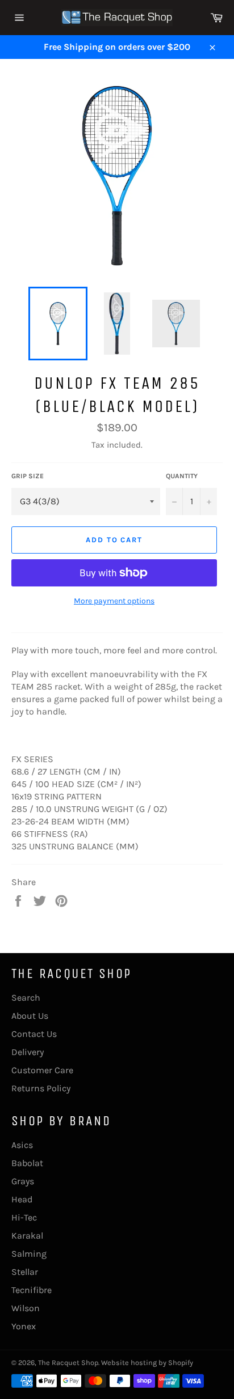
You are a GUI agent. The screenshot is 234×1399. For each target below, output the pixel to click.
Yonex (23, 1326)
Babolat (27, 1163)
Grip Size (27, 476)
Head (21, 1199)
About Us (29, 1015)
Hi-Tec (24, 1217)
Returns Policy (40, 1088)
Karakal (27, 1235)
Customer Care (42, 1070)
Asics (22, 1144)
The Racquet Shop (68, 1362)
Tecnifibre (31, 1290)
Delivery (27, 1052)
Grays (22, 1181)
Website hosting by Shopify (147, 1362)
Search (25, 997)
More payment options (114, 601)
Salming (29, 1253)
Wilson (25, 1308)
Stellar (24, 1271)
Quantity (182, 476)
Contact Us (34, 1033)
